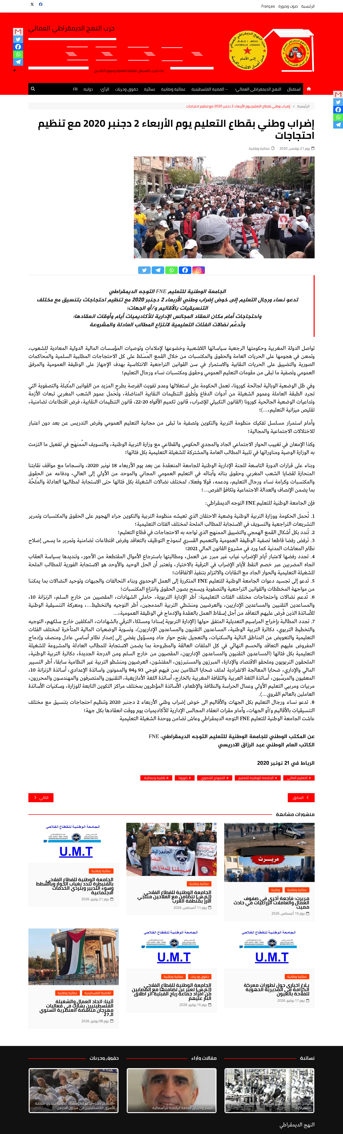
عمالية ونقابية (173, 89)
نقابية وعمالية (154, 778)
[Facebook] (18, 47)
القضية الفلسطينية (98, 993)
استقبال (294, 89)
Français (268, 6)
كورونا (183, 778)
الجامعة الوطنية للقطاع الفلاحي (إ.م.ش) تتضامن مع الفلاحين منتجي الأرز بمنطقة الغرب (174, 896)
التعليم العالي (297, 778)
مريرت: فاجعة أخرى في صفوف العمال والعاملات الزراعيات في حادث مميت (271, 902)
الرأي (105, 89)
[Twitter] (18, 39)
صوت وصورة (288, 6)
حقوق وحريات (126, 89)
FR (75, 89)
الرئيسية (308, 6)
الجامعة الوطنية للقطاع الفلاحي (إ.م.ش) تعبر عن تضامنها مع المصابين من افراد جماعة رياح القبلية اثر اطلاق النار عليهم (171, 991)
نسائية (149, 89)
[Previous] (136, 1090)
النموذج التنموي (213, 778)
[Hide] (15, 70)
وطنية (275, 890)
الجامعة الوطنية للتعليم (256, 778)
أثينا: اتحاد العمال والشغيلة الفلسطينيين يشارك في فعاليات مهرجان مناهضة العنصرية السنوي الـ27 (76, 1008)
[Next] (304, 1090)
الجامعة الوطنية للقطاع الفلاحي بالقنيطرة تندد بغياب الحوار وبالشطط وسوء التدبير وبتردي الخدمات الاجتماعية (74, 886)
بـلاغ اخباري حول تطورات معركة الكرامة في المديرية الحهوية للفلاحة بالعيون (276, 989)
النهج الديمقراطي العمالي (258, 89)
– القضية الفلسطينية (210, 89)
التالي (43, 797)
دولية (88, 89)
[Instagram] (198, 270)
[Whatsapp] (18, 54)
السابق (298, 797)
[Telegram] (18, 62)
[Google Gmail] (18, 31)
